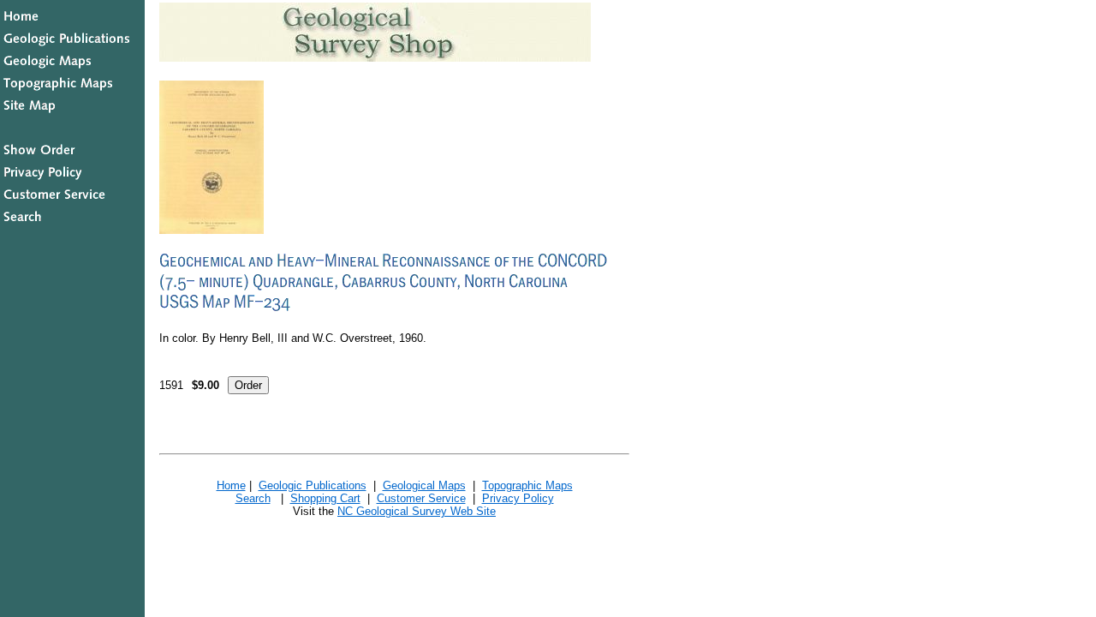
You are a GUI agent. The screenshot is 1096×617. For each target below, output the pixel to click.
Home (231, 485)
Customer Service (421, 498)
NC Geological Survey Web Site (416, 511)
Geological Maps (424, 485)
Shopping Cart (325, 498)
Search (253, 498)
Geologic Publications (312, 485)
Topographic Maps (527, 485)
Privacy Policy (518, 498)
